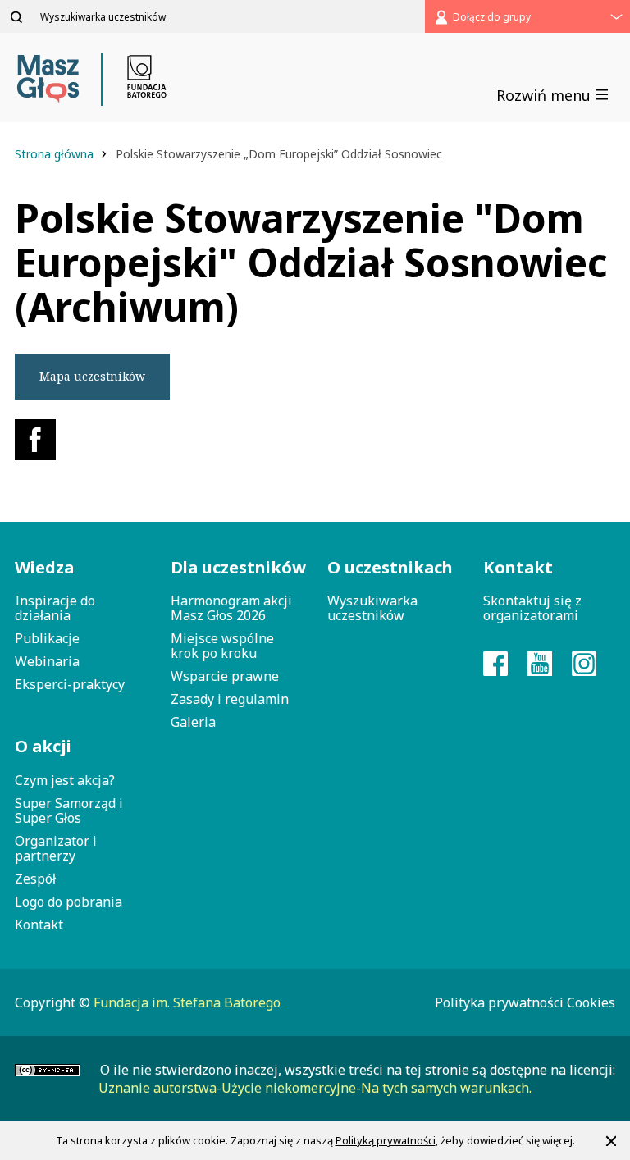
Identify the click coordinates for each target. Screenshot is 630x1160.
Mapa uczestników (92, 376)
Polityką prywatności (386, 1140)
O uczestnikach (390, 567)
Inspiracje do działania (55, 607)
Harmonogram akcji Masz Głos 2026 (231, 607)
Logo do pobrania (68, 902)
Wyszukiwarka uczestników (372, 607)
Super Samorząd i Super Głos (69, 810)
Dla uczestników (236, 567)
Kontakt (39, 925)
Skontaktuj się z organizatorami (532, 607)
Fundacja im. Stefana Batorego (187, 1002)
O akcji (43, 746)
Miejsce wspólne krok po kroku (222, 645)
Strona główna (56, 154)
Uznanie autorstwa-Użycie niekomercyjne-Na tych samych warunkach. (315, 1088)
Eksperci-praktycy (70, 684)
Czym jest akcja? (65, 780)
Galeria (193, 722)
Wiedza (44, 567)
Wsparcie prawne (225, 676)
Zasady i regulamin (230, 699)
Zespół (35, 879)
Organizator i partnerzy (56, 848)
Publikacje (47, 638)
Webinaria (47, 661)
